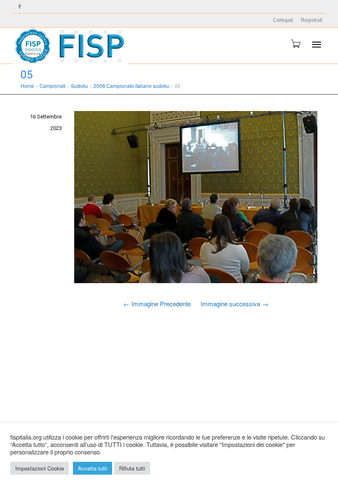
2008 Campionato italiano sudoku (131, 85)
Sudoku (79, 85)
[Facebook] (19, 7)
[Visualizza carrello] (295, 43)
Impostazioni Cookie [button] (39, 468)
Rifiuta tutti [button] (132, 468)
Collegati (283, 20)
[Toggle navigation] (316, 45)
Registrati (311, 20)
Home (27, 85)
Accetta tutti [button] (92, 468)
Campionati (53, 85)
